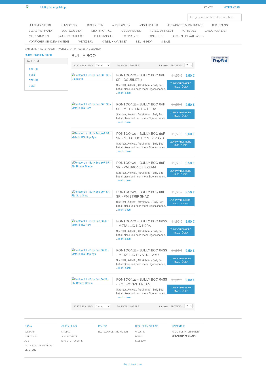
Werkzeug (85, 41)
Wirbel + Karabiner (114, 41)
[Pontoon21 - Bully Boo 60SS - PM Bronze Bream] (92, 281)
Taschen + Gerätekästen (187, 36)
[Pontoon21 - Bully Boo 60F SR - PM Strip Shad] (92, 194)
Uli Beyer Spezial (40, 25)
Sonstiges (155, 36)
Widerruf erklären (184, 336)
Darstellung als (128, 65)
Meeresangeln (39, 36)
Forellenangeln (161, 30)
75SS (32, 86)
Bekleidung (220, 25)
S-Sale (165, 41)
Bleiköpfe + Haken (40, 30)
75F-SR (33, 80)
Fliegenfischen (131, 30)
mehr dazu (124, 92)
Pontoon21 (79, 49)
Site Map (66, 332)
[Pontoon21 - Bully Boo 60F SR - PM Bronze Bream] (92, 164)
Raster (148, 65)
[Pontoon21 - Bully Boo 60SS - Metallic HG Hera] (92, 223)
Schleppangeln (103, 36)
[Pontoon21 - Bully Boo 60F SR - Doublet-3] (92, 77)
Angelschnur (148, 25)
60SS (32, 74)
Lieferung (30, 350)
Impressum (30, 336)
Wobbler (63, 49)
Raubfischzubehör (71, 36)
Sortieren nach (83, 65)
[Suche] (238, 17)
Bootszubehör (72, 30)
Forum (139, 336)
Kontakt (29, 332)
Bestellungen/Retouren (113, 332)
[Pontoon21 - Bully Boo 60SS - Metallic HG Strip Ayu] (92, 252)
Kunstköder (69, 25)
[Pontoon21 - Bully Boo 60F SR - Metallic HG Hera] (92, 106)
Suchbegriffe (69, 336)
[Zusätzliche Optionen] (220, 60)
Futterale (189, 30)
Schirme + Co (131, 36)
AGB (26, 341)
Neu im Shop (144, 41)
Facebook (140, 341)
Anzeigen (177, 65)
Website (140, 332)
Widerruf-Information (185, 332)
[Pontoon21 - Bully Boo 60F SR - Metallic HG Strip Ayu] (92, 135)
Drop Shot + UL (101, 30)
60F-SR (33, 69)
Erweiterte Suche (72, 341)
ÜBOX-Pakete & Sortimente (185, 25)
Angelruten (94, 25)
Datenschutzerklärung (39, 345)
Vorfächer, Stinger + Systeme (49, 41)
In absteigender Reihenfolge (113, 65)
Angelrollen (121, 25)
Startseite (30, 49)
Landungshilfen (216, 30)
